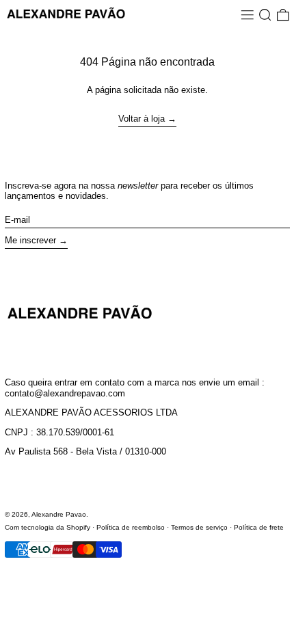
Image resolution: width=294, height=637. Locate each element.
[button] (265, 14)
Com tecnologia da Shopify (47, 527)
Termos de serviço (199, 527)
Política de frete (259, 527)
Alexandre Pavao (58, 514)
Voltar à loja (141, 118)
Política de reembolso (130, 527)
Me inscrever (30, 240)
